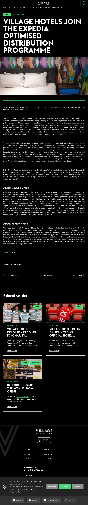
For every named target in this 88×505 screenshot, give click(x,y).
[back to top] (44, 424)
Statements (48, 454)
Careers (26, 458)
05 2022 (18, 14)
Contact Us (48, 458)
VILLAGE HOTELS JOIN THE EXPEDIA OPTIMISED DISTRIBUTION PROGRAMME (39, 7)
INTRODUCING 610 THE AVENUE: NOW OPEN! (20, 388)
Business (35, 362)
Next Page (77, 275)
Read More (12, 350)
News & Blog (28, 454)
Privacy (45, 440)
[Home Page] (43, 3)
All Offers (27, 450)
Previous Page (12, 275)
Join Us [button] (29, 475)
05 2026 (12, 325)
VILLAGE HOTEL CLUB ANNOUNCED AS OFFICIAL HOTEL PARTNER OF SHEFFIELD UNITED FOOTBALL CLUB (64, 332)
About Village (49, 450)
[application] (44, 491)
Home (5, 7)
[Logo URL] (44, 431)
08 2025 (55, 325)
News (7, 14)
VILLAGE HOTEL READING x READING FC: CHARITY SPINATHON (21, 332)
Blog (10, 7)
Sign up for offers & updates (33, 469)
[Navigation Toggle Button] (4, 3)
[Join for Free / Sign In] (84, 3)
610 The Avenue (23, 397)
